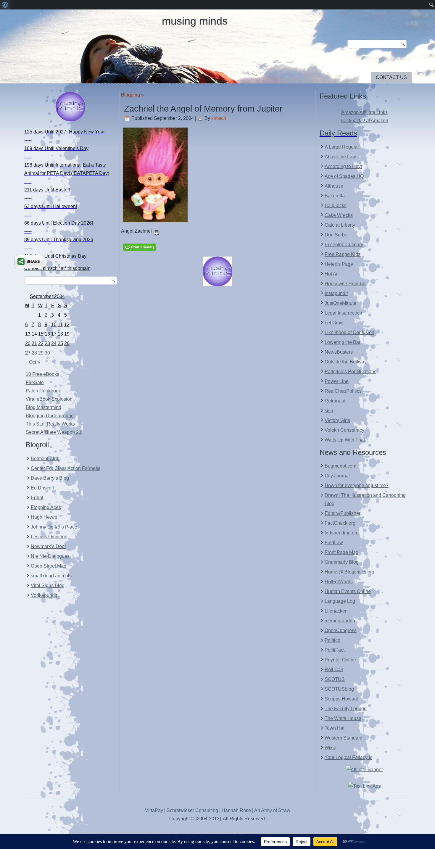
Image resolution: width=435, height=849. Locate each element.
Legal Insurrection (343, 312)
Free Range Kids (342, 254)
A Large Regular (342, 146)
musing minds (195, 21)
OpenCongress (341, 630)
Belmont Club (45, 458)
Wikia (330, 747)
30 (47, 352)
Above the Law (340, 156)
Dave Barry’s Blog (50, 478)
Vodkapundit (44, 595)
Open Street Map (48, 565)
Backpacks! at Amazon (364, 120)
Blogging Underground (50, 415)
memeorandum (340, 620)
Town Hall (335, 728)
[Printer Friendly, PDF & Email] (139, 246)
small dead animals (51, 575)
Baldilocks (336, 205)
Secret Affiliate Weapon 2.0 (54, 432)
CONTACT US (391, 77)
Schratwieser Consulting (192, 810)
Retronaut (335, 400)
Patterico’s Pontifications (350, 371)
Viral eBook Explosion (49, 399)
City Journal (337, 475)
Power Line (337, 381)
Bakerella (335, 195)
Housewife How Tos (346, 283)
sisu (329, 410)
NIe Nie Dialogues (50, 556)
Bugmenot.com (340, 465)
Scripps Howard (341, 698)
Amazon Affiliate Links (364, 112)
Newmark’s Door (48, 546)
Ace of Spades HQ (344, 176)
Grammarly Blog (342, 562)
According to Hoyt (343, 166)
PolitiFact (334, 650)
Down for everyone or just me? (357, 485)
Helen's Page (339, 264)
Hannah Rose (236, 810)
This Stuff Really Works (50, 423)
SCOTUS (335, 679)
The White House (343, 718)
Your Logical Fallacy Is (348, 757)
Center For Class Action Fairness (65, 468)
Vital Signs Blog (48, 585)
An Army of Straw (272, 810)
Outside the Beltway (346, 361)
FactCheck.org (340, 523)
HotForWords (339, 581)
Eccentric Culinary (344, 244)
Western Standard (343, 737)
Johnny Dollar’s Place (54, 526)
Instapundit (336, 293)
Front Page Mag (341, 552)
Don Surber (337, 234)
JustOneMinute (340, 303)
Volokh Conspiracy (344, 430)
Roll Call (334, 669)
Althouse (334, 186)
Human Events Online (348, 591)
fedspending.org (342, 532)
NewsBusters (339, 352)
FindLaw (334, 542)
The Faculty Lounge (346, 708)
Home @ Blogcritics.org (349, 571)
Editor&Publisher (342, 513)
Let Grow (334, 322)
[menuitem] (5, 4)
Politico (332, 640)
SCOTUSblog (339, 689)
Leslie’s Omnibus (49, 536)
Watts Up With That (345, 439)
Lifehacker (336, 610)
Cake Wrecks (339, 215)
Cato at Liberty (340, 225)
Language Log (340, 601)
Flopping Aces (46, 507)
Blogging (130, 94)
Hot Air (332, 273)
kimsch (218, 118)
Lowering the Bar (342, 342)
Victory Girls (337, 420)
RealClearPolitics (343, 391)
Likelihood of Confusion (349, 332)
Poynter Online (340, 659)
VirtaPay (154, 810)
